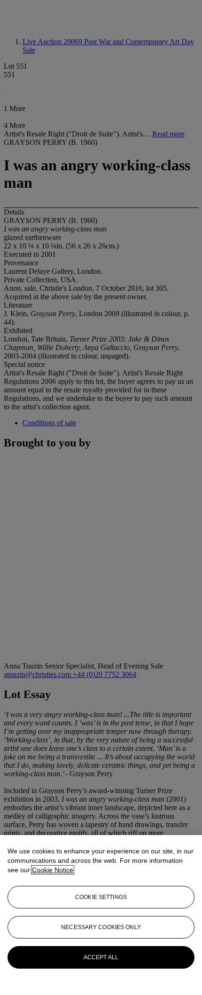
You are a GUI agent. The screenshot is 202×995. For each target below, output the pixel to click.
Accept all (101, 957)
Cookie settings (101, 897)
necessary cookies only (101, 927)
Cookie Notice (52, 870)
